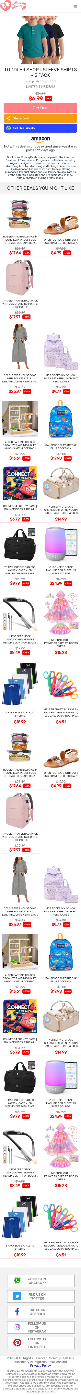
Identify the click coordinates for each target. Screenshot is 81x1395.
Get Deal (40, 108)
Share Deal (17, 118)
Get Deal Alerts (24, 128)
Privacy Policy (40, 1366)
